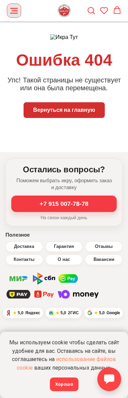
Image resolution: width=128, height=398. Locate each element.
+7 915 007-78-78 (64, 203)
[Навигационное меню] (14, 10)
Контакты (24, 259)
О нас (64, 259)
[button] (91, 10)
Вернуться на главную (64, 110)
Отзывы (104, 246)
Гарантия (64, 246)
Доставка (24, 246)
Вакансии (104, 259)
